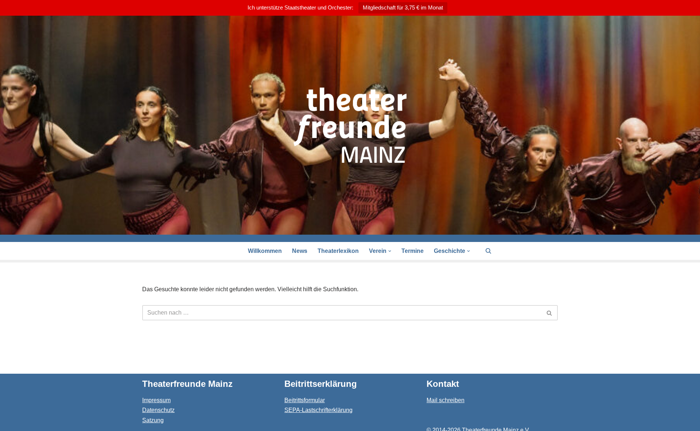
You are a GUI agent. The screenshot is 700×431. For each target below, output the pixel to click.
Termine (412, 251)
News (299, 251)
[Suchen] (488, 251)
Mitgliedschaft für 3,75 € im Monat (403, 7)
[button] (389, 251)
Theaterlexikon (338, 251)
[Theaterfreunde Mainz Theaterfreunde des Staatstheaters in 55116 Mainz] (350, 125)
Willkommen (265, 251)
